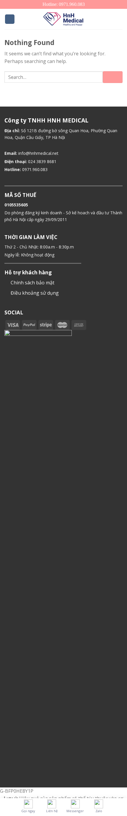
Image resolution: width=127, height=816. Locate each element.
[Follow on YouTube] (113, 325)
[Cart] (120, 19)
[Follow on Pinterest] (106, 325)
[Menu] (9, 19)
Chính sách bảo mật (32, 282)
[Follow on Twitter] (99, 325)
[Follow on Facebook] (91, 325)
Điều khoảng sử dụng (35, 293)
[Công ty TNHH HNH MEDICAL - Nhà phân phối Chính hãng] (63, 19)
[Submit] (113, 77)
